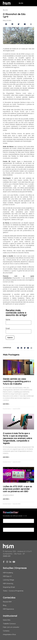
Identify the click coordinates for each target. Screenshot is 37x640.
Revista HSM (7, 602)
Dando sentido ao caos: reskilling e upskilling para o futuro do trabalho (17, 381)
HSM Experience (8, 609)
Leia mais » (6, 404)
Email (8, 328)
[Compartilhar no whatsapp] (31, 24)
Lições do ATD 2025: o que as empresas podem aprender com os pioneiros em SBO (17, 489)
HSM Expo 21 (7, 576)
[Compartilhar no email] (25, 24)
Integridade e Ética (9, 634)
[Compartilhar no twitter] (18, 24)
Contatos (6, 631)
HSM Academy (8, 573)
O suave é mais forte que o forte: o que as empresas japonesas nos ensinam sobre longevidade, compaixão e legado (17, 438)
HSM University (8, 583)
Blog (21, 3)
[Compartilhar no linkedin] (12, 24)
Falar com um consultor (11, 627)
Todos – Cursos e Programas (13, 591)
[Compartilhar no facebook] (6, 24)
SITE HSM (30, 3)
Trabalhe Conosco (9, 624)
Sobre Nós (6, 620)
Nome (8, 319)
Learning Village (8, 580)
